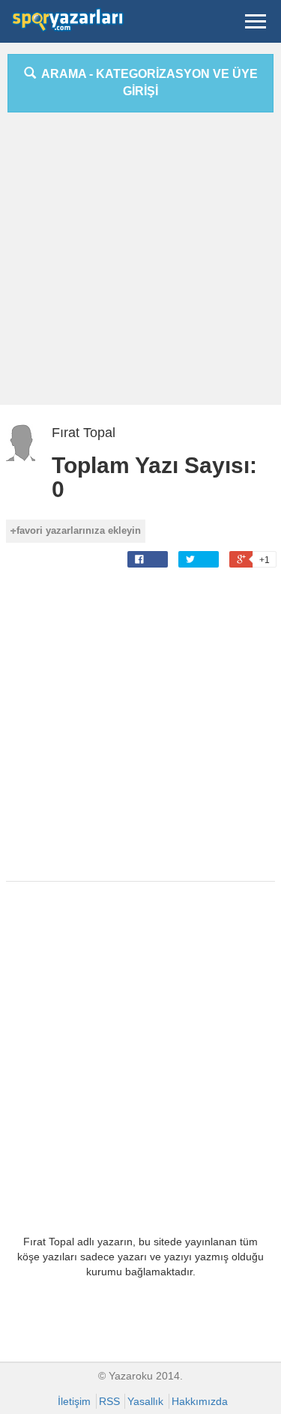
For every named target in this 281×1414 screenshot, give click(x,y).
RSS (109, 1401)
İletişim (74, 1401)
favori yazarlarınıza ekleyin (78, 530)
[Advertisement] (140, 264)
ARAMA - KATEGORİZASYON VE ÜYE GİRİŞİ (147, 82)
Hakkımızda (200, 1401)
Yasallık (145, 1401)
